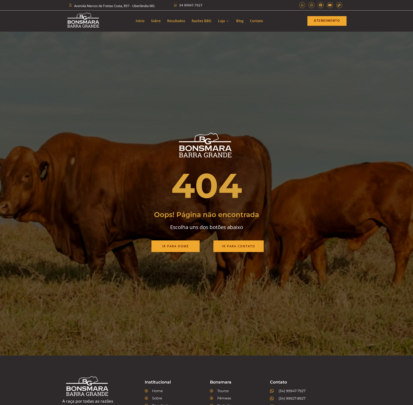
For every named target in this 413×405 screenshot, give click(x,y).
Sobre (156, 20)
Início (140, 20)
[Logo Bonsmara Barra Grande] (94, 387)
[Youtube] (330, 5)
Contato (256, 20)
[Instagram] (311, 5)
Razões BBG (201, 20)
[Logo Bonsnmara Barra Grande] (84, 21)
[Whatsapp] (302, 5)
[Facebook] (321, 5)
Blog (239, 20)
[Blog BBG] (339, 5)
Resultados (176, 20)
